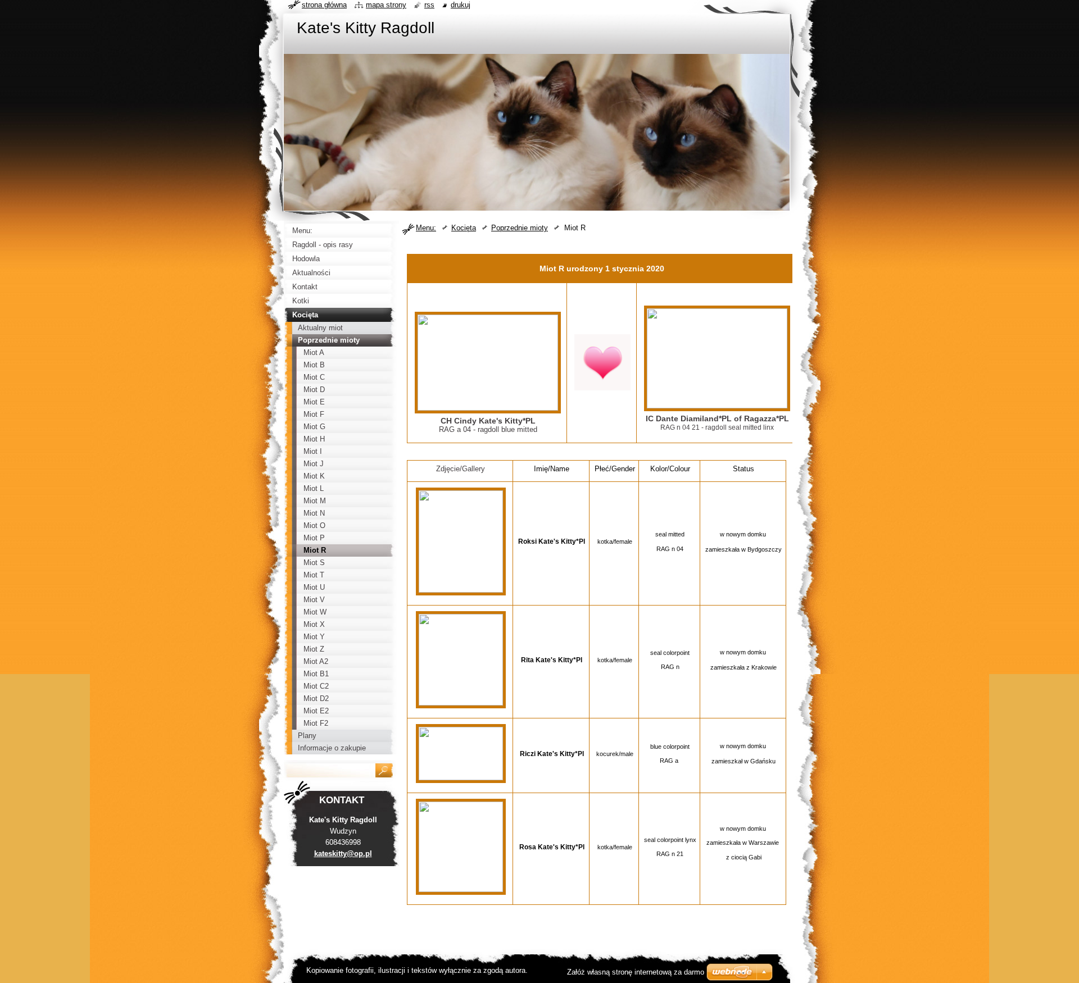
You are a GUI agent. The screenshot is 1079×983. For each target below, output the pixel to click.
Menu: (426, 228)
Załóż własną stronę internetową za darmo (635, 972)
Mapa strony (386, 5)
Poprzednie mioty (519, 228)
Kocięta (463, 228)
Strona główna (324, 5)
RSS (429, 5)
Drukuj (460, 5)
